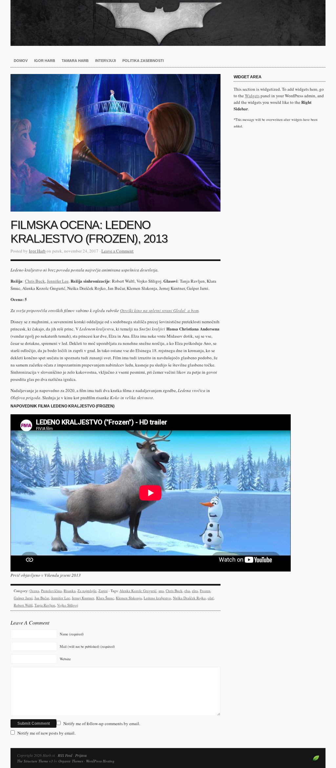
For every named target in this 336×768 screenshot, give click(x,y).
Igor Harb (44, 61)
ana (161, 590)
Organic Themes (70, 761)
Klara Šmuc (105, 597)
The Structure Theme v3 (35, 761)
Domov (21, 61)
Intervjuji (105, 61)
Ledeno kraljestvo (157, 597)
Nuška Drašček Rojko (189, 597)
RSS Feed (65, 755)
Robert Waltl (23, 605)
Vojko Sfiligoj (67, 605)
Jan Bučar (41, 597)
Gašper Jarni (23, 597)
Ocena (34, 590)
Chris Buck (174, 590)
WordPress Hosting (100, 761)
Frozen (205, 590)
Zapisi (103, 590)
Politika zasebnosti (143, 61)
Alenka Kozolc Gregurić (138, 590)
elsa (187, 590)
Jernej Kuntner (83, 597)
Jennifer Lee (60, 597)
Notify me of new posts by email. (46, 733)
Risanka (69, 590)
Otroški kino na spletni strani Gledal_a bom (159, 310)
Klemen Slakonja (129, 597)
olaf (211, 597)
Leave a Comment (117, 251)
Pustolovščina (51, 590)
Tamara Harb (75, 61)
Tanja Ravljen (44, 605)
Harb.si (168, 23)
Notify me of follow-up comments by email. (101, 723)
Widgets (252, 96)
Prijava (81, 755)
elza (195, 590)
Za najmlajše (86, 590)
